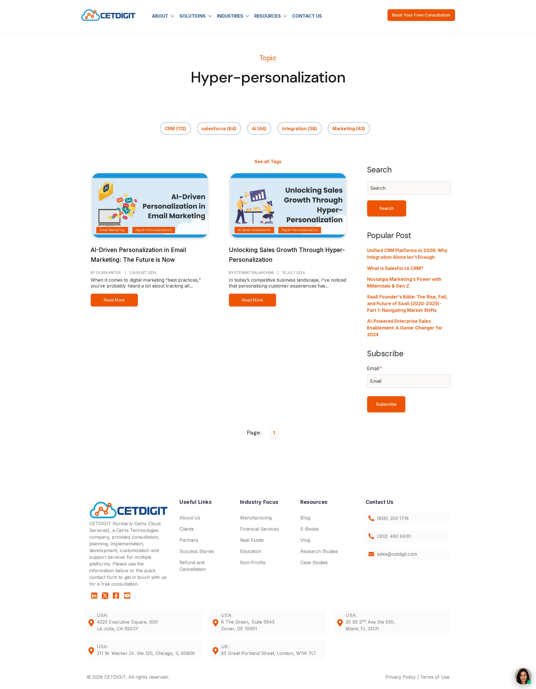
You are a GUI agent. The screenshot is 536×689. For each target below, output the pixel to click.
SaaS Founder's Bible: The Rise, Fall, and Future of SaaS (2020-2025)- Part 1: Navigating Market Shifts (407, 303)
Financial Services (259, 529)
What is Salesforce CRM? (395, 268)
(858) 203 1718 (393, 518)
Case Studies (314, 562)
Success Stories (197, 551)
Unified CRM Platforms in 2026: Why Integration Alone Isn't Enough (407, 254)
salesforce (219, 128)
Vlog (305, 540)
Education (250, 551)
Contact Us (307, 16)
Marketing (348, 128)
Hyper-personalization (154, 230)
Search (386, 208)
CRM (175, 128)
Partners (189, 540)
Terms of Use (434, 677)
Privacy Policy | (402, 677)
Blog (305, 518)
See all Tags (268, 161)
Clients (187, 529)
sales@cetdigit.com (397, 554)
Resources (267, 16)
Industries (230, 16)
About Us (190, 518)
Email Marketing (112, 230)
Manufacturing (256, 518)
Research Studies (319, 551)
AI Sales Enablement (254, 230)
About (160, 16)
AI (259, 128)
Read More (114, 300)
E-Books (309, 529)
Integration (299, 128)
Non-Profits (252, 562)
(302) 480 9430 (394, 536)
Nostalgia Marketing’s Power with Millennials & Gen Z (404, 282)
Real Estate (252, 540)
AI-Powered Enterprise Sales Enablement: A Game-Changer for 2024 (404, 327)
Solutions (193, 16)
